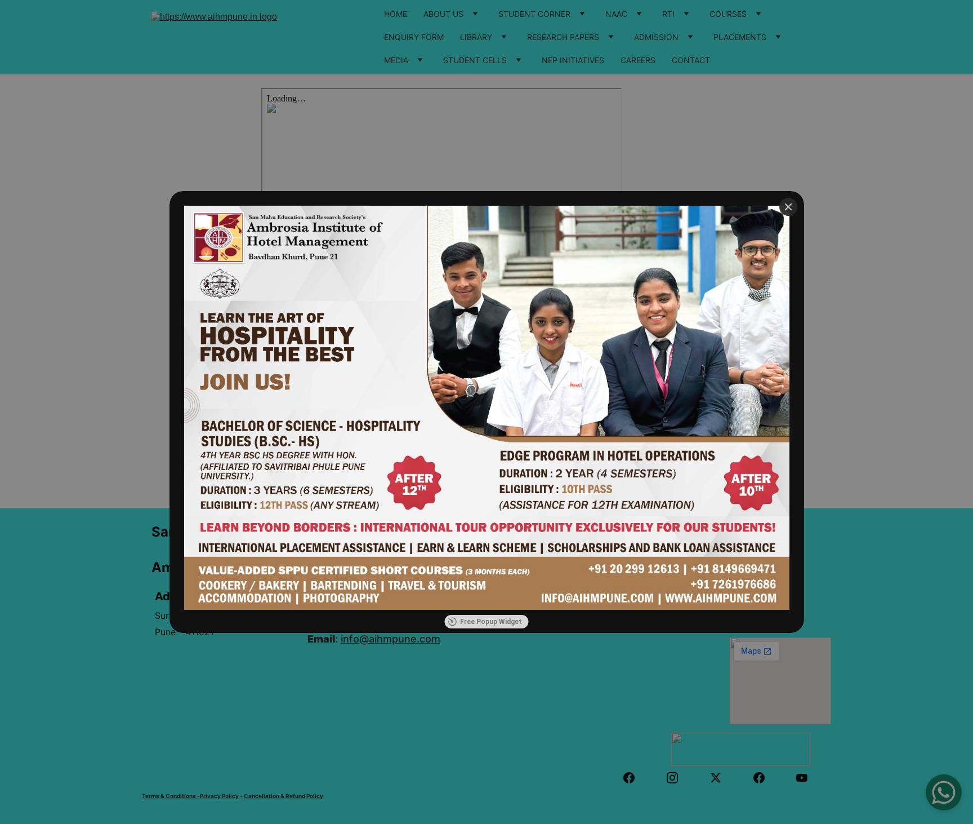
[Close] (788, 207)
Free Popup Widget (491, 622)
